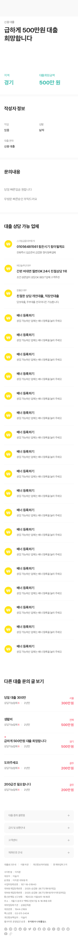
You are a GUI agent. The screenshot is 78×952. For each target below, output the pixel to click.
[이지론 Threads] (63, 929)
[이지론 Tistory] (49, 929)
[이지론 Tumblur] (34, 929)
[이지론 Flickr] (58, 929)
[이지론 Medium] (15, 929)
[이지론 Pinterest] (25, 929)
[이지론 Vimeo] (68, 929)
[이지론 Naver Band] (44, 929)
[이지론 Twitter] (29, 929)
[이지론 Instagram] (10, 929)
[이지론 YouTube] (5, 933)
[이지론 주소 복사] (10, 933)
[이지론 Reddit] (20, 929)
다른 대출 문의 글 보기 (24, 681)
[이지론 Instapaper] (53, 929)
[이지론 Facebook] (39, 929)
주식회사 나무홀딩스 (37, 921)
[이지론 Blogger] (5, 929)
